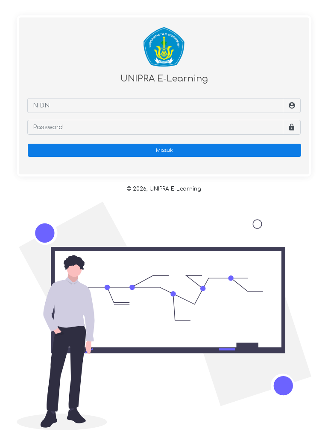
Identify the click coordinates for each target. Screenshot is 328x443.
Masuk (164, 150)
